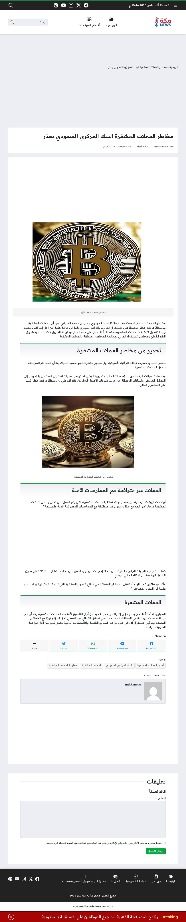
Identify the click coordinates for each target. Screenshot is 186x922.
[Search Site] (10, 5)
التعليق (161, 798)
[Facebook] (86, 5)
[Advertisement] (93, 47)
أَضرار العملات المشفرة (150, 665)
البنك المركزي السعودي (119, 665)
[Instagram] (71, 5)
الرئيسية (173, 67)
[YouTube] (63, 5)
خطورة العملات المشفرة (63, 665)
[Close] (11, 917)
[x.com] (78, 5)
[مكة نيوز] (163, 22)
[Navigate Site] (175, 5)
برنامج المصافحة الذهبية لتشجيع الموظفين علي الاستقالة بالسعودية (100, 916)
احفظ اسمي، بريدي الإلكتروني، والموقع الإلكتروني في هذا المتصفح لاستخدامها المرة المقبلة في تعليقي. (103, 843)
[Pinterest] (56, 5)
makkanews (161, 146)
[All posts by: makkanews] (153, 691)
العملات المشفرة (91, 665)
